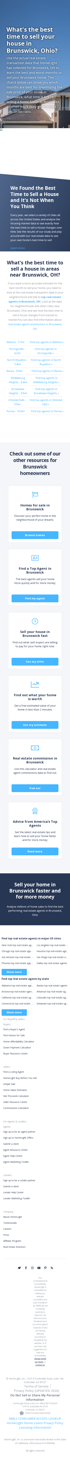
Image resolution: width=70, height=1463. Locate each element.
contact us (40, 1365)
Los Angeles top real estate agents (52, 945)
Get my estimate (35, 725)
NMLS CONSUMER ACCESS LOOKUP (35, 1418)
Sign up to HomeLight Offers (18, 1137)
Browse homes (35, 535)
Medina (15, 342)
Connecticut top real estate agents (17, 1003)
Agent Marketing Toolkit (16, 1161)
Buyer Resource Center (15, 1053)
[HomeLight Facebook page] (25, 1267)
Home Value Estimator (15, 1090)
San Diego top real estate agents (52, 957)
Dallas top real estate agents (52, 963)
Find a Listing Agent (13, 1071)
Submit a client (11, 1143)
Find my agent (35, 598)
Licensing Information (35, 1427)
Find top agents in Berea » (47, 371)
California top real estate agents (17, 997)
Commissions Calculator (16, 1108)
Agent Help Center (12, 1155)
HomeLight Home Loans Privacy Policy (35, 1423)
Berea (14, 371)
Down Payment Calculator (17, 1047)
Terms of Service (36, 1386)
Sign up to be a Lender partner (19, 1180)
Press (6, 1234)
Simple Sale (9, 1084)
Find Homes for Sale (14, 1035)
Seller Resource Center (15, 1102)
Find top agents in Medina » (46, 342)
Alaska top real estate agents (52, 985)
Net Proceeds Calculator (16, 1096)
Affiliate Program (12, 1240)
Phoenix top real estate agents (17, 963)
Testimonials (10, 1222)
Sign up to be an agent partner (19, 1131)
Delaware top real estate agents (52, 1003)
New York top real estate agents (17, 945)
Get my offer (35, 661)
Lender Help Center (13, 1192)
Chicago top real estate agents (17, 951)
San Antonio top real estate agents (17, 957)
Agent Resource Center (15, 1149)
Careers (7, 1228)
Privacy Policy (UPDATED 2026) (36, 1391)
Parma (16, 411)
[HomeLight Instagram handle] (32, 1267)
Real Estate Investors (14, 1246)
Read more (35, 851)
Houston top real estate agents (52, 951)
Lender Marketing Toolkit (16, 1198)
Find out (35, 788)
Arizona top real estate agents (17, 991)
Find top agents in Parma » (47, 411)
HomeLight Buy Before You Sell (20, 1078)
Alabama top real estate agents (17, 985)
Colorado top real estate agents (52, 997)
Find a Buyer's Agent (14, 1029)
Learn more (17, 248)
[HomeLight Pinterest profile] (45, 1267)
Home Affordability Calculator (18, 1041)
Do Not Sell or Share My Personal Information (35, 1397)
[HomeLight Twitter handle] (19, 1267)
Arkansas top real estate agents (52, 991)
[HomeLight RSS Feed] (52, 1267)
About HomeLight (12, 1216)
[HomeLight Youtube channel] (39, 1267)
